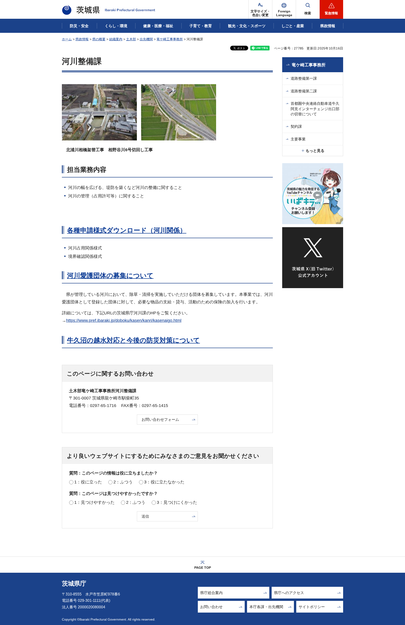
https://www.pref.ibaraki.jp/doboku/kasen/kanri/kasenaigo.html (123, 320)
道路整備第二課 (304, 91)
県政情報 (82, 39)
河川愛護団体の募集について (110, 275)
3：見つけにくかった (177, 502)
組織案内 (115, 39)
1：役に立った (88, 482)
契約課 (296, 126)
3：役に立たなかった (164, 482)
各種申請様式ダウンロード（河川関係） (126, 230)
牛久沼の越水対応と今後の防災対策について (133, 340)
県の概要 (98, 39)
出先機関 (146, 39)
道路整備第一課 (304, 78)
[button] (284, 9)
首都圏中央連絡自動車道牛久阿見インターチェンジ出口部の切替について (315, 109)
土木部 (131, 39)
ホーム (67, 39)
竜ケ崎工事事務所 (170, 39)
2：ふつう (123, 482)
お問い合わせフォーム (160, 420)
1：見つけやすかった (94, 502)
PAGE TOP (202, 567)
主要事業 (298, 139)
